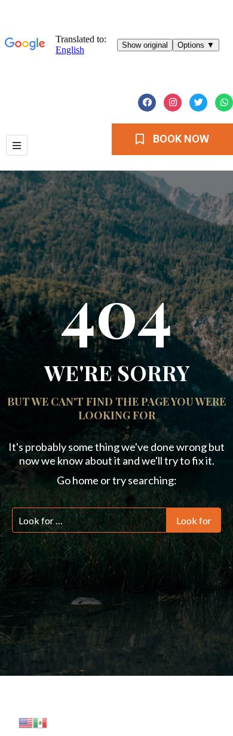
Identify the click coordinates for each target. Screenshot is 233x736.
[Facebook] (147, 103)
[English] (26, 721)
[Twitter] (198, 103)
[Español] (40, 721)
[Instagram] (173, 103)
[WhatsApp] (224, 103)
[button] (172, 139)
